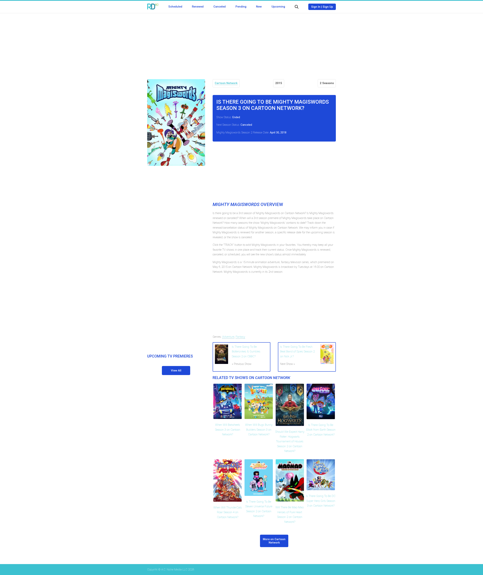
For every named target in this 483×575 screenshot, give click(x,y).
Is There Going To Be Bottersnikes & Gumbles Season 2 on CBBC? (246, 351)
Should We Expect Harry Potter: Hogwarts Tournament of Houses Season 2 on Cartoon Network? (289, 441)
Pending (240, 6)
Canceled (219, 6)
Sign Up (328, 6)
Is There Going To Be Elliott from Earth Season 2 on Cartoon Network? (320, 429)
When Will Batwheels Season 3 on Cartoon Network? (227, 429)
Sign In (315, 6)
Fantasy (240, 336)
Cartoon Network (226, 83)
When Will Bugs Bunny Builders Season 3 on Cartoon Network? (258, 429)
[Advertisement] (241, 43)
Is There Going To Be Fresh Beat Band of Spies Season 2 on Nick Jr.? (297, 351)
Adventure (228, 336)
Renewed (198, 6)
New (259, 6)
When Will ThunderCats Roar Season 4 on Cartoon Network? (227, 512)
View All (176, 370)
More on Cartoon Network (274, 540)
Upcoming (278, 6)
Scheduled (175, 6)
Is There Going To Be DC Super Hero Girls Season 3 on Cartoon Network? (320, 500)
